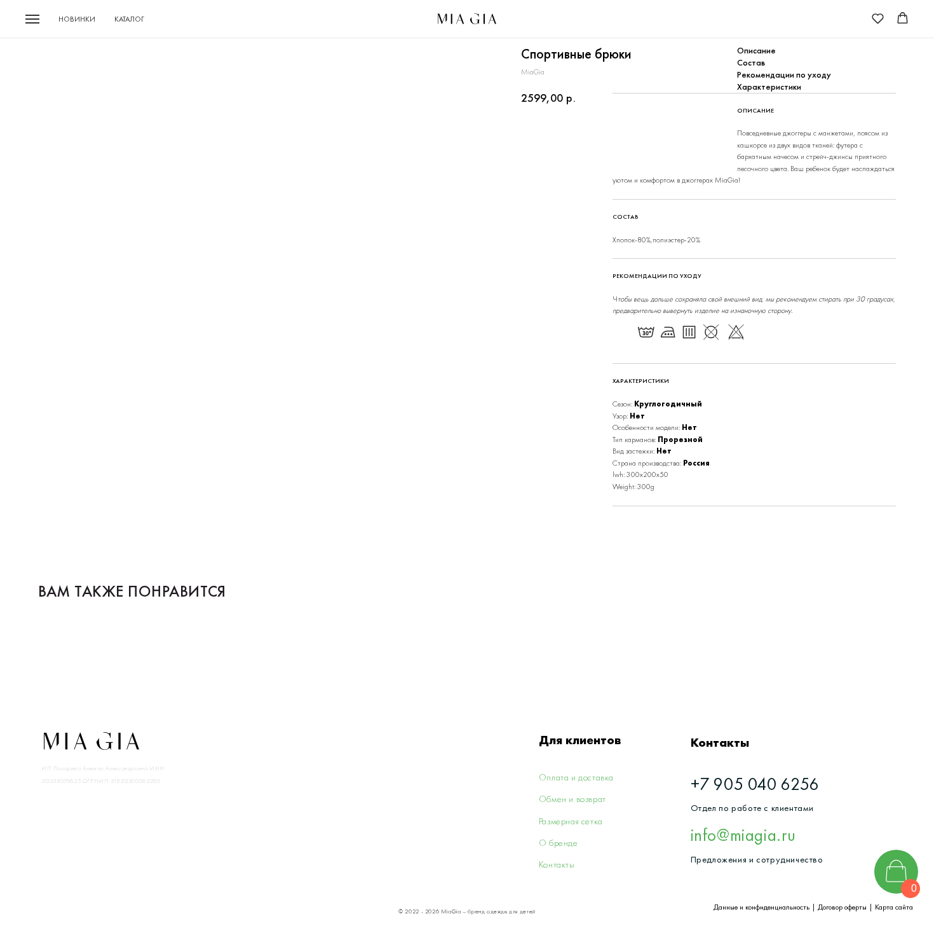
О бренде (558, 842)
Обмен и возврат (572, 799)
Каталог (129, 19)
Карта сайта (894, 907)
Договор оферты (842, 907)
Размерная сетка (571, 821)
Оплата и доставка (576, 777)
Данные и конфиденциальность (761, 907)
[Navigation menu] (32, 19)
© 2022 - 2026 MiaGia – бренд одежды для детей (467, 911)
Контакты (557, 864)
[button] (878, 18)
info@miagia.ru (743, 835)
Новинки (76, 19)
